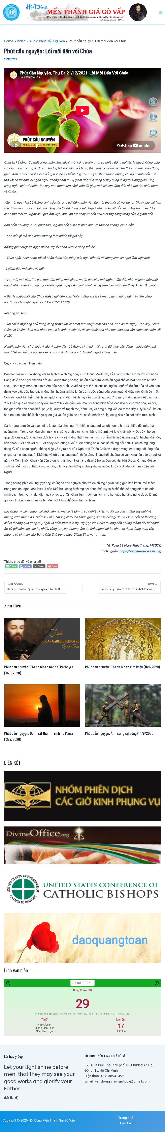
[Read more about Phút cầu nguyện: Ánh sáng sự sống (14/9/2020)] (123, 705)
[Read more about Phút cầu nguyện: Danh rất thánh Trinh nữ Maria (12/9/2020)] (42, 705)
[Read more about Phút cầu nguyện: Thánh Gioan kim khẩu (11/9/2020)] (123, 639)
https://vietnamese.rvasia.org (140, 551)
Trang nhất (126, 1118)
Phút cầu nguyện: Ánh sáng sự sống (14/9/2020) (119, 733)
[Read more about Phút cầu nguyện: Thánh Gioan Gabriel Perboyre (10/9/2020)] (42, 639)
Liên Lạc (126, 1123)
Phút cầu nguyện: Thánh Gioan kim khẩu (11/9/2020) (122, 666)
